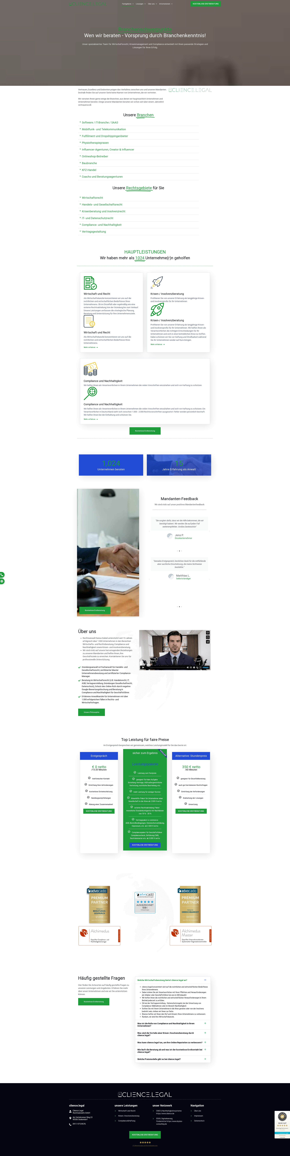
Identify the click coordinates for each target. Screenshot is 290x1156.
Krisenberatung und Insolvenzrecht (103, 211)
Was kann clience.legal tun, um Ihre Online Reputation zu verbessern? (169, 1042)
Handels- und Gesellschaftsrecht (102, 204)
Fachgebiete (126, 4)
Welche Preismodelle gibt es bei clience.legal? (159, 1059)
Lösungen (139, 4)
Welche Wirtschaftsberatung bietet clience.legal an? (162, 980)
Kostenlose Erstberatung (99, 811)
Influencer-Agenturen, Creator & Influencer (108, 149)
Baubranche (89, 163)
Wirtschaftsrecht (92, 197)
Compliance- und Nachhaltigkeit (102, 224)
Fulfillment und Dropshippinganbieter (105, 136)
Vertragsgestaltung (94, 231)
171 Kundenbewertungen (282, 1133)
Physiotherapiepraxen (95, 142)
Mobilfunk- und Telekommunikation (104, 129)
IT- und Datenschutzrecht (97, 218)
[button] (138, 122)
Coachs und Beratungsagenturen (102, 176)
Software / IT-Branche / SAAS (100, 122)
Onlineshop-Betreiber (95, 156)
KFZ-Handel (89, 170)
